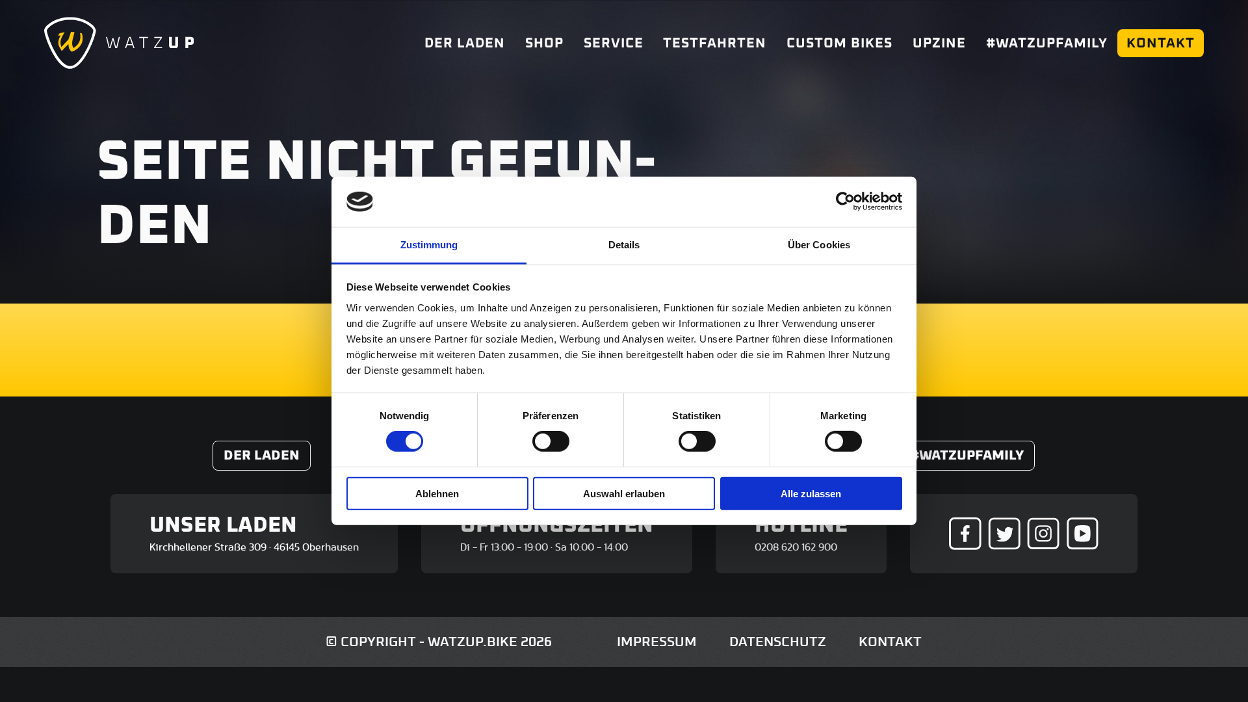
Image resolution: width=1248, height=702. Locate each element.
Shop (544, 43)
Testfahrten (714, 43)
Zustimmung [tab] (429, 244)
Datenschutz (777, 642)
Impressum (657, 642)
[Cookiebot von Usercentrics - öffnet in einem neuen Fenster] (845, 201)
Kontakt (1160, 43)
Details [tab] (624, 244)
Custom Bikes (839, 43)
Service (614, 43)
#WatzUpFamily (1047, 43)
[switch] (550, 441)
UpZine (939, 43)
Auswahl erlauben (624, 493)
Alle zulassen (811, 493)
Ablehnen (437, 493)
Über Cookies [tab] (819, 244)
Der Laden (464, 43)
